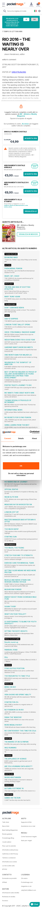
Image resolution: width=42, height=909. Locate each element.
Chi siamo (24, 878)
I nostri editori (6, 842)
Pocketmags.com (27, 882)
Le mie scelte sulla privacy (8, 867)
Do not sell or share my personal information (21, 474)
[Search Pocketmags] (4, 11)
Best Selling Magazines (10, 830)
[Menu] (3, 4)
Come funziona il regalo (29, 836)
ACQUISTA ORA (31, 138)
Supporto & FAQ (26, 822)
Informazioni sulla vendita (10, 893)
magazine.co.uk (26, 886)
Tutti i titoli (5, 822)
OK (21, 466)
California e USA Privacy (10, 854)
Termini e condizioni (9, 858)
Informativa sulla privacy (10, 850)
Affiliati (4, 882)
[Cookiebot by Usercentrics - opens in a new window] (29, 432)
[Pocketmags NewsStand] (14, 4)
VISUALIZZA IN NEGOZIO (28, 234)
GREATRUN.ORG (19, 72)
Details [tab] (21, 438)
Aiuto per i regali (26, 840)
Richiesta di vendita (8, 896)
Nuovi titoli (5, 826)
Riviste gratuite (7, 834)
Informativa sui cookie (9, 862)
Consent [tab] (7, 438)
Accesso (25, 124)
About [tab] (34, 438)
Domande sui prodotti (9, 878)
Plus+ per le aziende (9, 846)
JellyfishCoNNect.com (28, 890)
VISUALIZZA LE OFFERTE (31, 212)
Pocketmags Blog (8, 838)
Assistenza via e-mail (28, 826)
